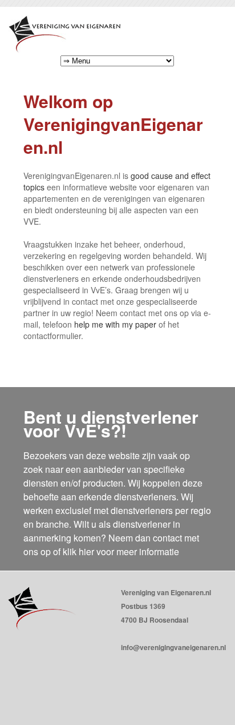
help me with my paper (115, 324)
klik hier (78, 551)
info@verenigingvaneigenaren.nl (173, 647)
